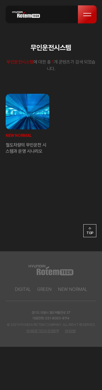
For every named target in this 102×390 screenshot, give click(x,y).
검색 (69, 14)
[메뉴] (87, 14)
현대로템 (70, 331)
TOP (90, 233)
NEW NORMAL (72, 289)
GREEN (44, 289)
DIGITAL (23, 289)
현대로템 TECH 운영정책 (42, 331)
